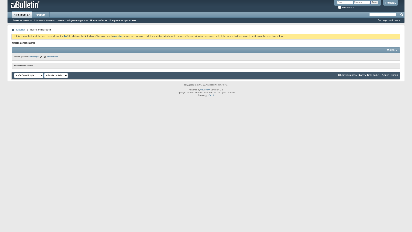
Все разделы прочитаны (122, 20)
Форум (40, 14)
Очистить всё (52, 57)
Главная (20, 29)
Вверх (394, 75)
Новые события (98, 20)
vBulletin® (205, 90)
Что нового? (22, 14)
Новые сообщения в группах (72, 20)
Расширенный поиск (389, 20)
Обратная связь (347, 75)
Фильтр (391, 50)
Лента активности (22, 20)
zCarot (211, 95)
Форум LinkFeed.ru (369, 75)
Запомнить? (347, 7)
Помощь (390, 2)
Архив (385, 75)
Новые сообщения (44, 20)
